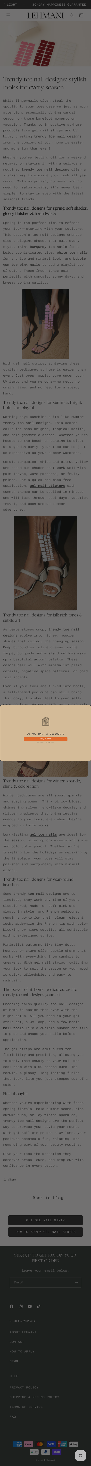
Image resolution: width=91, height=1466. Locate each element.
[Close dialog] (89, 707)
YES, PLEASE (45, 739)
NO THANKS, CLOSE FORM (45, 742)
